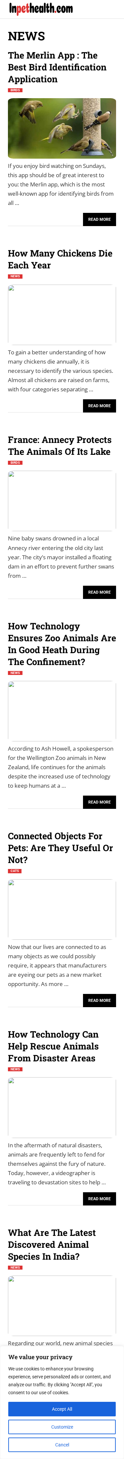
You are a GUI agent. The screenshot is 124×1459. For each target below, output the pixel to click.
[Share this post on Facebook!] (13, 218)
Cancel (62, 1444)
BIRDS (15, 90)
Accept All (62, 1409)
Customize (62, 1427)
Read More (99, 219)
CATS (15, 871)
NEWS (15, 276)
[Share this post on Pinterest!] (24, 218)
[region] (62, 1402)
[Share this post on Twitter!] (34, 218)
